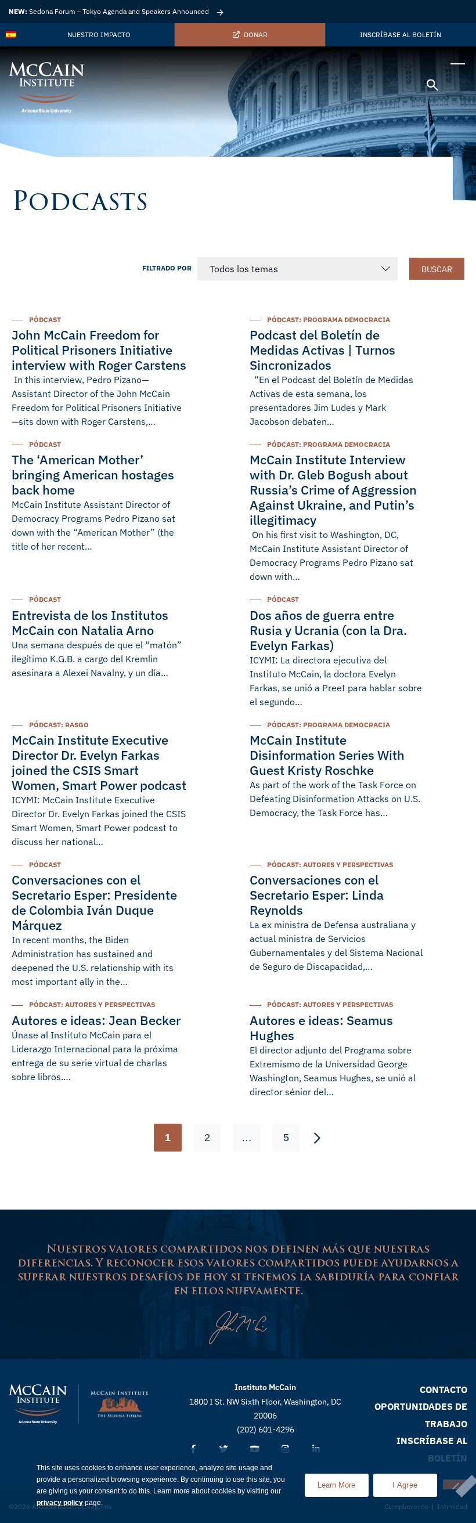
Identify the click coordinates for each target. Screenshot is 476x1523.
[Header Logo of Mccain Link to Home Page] (46, 87)
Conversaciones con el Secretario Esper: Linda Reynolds (317, 894)
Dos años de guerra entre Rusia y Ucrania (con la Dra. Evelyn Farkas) (328, 630)
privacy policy (60, 1503)
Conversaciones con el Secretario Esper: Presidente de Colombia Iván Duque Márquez (94, 902)
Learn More (343, 1481)
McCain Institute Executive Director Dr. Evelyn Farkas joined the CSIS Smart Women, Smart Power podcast (99, 762)
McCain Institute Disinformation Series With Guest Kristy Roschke (327, 754)
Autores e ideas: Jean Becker (96, 1020)
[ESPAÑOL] (11, 34)
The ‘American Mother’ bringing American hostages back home (93, 474)
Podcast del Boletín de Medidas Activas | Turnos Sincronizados (322, 349)
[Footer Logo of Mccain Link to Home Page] (38, 1404)
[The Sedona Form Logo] (120, 1404)
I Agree (404, 1485)
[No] (455, 1484)
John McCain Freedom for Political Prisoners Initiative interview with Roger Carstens (99, 349)
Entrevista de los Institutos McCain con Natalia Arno (90, 622)
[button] (432, 87)
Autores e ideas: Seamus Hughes (321, 1028)
